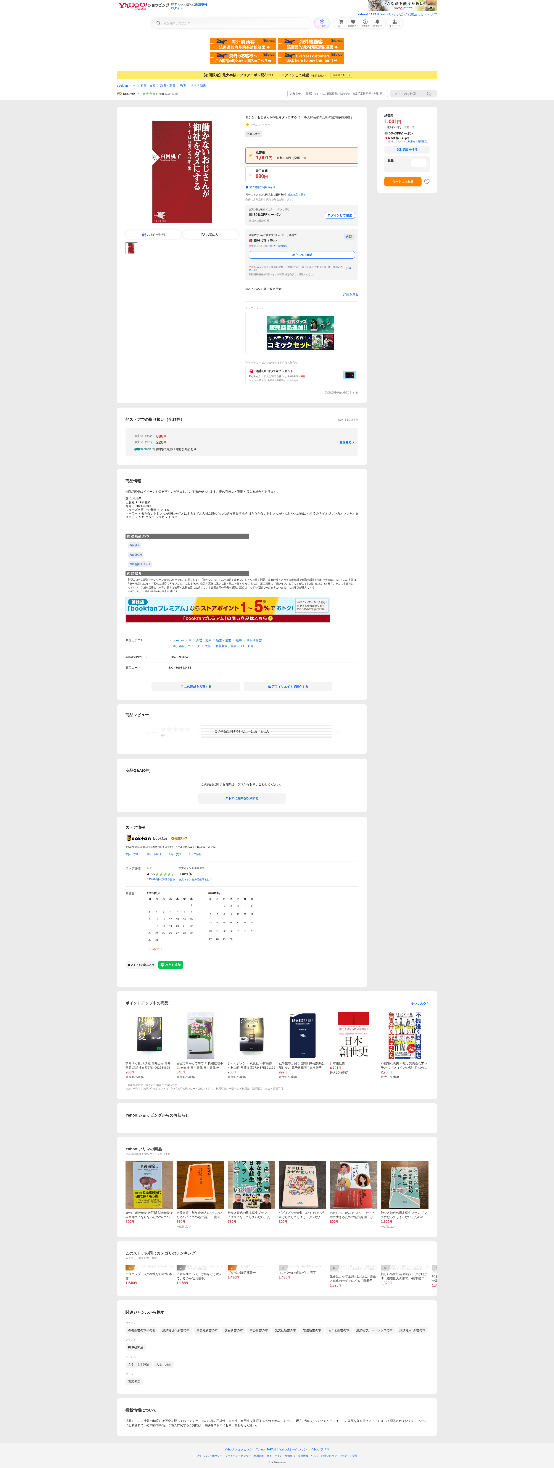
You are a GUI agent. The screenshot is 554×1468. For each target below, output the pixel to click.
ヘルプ (432, 14)
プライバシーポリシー (209, 1455)
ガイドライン (274, 1455)
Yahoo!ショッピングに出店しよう (403, 14)
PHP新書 (247, 646)
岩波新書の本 (312, 1330)
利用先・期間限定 (278, 246)
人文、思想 (163, 1364)
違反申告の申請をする (343, 392)
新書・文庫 (148, 85)
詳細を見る (350, 294)
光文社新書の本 (285, 1330)
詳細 (348, 268)
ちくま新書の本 (338, 1330)
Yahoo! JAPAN (368, 14)
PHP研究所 (135, 1347)
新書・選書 (167, 85)
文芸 (208, 646)
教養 (183, 85)
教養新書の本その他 (141, 1330)
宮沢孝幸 (134, 1381)
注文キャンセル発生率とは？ (195, 879)
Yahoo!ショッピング (238, 1449)
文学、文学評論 (138, 1364)
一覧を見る (344, 442)
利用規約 (259, 1455)
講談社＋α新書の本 (412, 1330)
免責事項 (290, 1455)
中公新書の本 (259, 1330)
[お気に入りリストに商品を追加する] (426, 181)
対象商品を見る (297, 194)
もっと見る (418, 1003)
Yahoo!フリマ (320, 1449)
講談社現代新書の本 (176, 1330)
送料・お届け (153, 854)
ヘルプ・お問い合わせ (324, 1455)
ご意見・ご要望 (348, 1455)
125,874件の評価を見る (161, 879)
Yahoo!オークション (293, 1449)
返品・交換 (174, 854)
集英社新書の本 (207, 1330)
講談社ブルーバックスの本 (374, 1330)
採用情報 (303, 1455)
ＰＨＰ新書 (198, 85)
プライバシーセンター (238, 1455)
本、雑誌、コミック (186, 646)
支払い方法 (132, 854)
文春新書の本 (234, 1330)
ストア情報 (194, 854)
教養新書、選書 (226, 646)
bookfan (122, 85)
